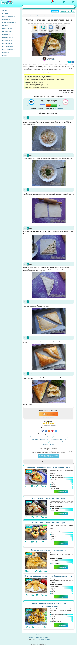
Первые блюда (7, 28)
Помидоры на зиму (65, 11)
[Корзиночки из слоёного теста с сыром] (36, 532)
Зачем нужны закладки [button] (48, 417)
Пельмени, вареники (8, 16)
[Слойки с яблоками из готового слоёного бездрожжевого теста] (36, 616)
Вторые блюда (7, 31)
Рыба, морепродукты (9, 22)
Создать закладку (50, 414)
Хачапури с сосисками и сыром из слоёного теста (48, 467)
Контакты (31, 637)
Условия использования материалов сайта (38, 643)
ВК (37, 639)
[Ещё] (73, 11)
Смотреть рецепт (61, 491)
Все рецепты (55, 11)
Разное (4, 55)
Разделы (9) (67, 23)
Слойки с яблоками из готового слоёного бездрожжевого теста (48, 604)
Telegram (47, 639)
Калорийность (48, 23)
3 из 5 (49, 423)
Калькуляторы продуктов (44, 634)
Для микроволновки (8, 49)
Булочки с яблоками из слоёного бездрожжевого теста (48, 576)
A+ (73, 62)
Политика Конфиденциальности (38, 641)
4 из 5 (51, 423)
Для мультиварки (7, 46)
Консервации (6, 52)
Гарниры (5, 25)
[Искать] (74, 7)
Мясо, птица (6, 19)
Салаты (4, 10)
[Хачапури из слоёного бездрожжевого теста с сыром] (49, 44)
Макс (42, 639)
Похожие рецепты (32, 23)
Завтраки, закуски (8, 34)
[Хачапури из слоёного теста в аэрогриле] (36, 560)
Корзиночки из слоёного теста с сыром (48, 522)
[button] (57, 30)
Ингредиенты (40, 23)
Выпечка (5, 13)
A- (69, 61)
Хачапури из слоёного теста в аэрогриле (48, 550)
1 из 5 (44, 423)
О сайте (37, 637)
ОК (39, 639)
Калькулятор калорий (31, 634)
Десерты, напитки (7, 37)
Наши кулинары (44, 637)
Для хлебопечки (7, 43)
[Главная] (7, 2)
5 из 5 (53, 423)
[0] (52, 29)
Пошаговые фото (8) (58, 23)
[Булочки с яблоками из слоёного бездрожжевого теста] (36, 585)
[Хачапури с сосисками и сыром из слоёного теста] (36, 477)
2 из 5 (46, 423)
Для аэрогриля (7, 40)
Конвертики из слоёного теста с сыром (48, 498)
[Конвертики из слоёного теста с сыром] (36, 507)
